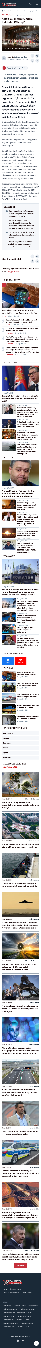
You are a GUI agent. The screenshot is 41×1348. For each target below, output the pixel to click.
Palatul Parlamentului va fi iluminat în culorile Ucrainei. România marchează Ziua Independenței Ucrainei (22, 339)
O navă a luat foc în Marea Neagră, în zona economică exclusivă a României (19, 884)
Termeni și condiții (15, 1289)
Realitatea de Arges (9, 1313)
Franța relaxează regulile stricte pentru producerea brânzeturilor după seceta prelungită (20, 1009)
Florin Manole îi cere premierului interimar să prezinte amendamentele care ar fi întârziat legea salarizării (28, 642)
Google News (13, 271)
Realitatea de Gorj (8, 1320)
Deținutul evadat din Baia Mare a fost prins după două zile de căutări (21, 321)
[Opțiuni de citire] (36, 1343)
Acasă (5, 11)
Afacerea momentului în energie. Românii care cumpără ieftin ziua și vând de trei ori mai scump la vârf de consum (27, 605)
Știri (11, 11)
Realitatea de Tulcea (27, 1323)
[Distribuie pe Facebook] (37, 56)
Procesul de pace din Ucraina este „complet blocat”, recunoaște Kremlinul (26, 506)
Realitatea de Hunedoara (27, 1309)
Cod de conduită (27, 1293)
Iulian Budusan (33, 841)
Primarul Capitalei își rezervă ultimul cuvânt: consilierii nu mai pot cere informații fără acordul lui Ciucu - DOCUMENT (19, 495)
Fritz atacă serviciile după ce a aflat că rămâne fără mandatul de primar (23, 235)
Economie (9, 333)
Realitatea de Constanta (24, 1313)
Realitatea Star (33, 1306)
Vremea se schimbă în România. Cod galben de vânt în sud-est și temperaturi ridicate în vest (19, 967)
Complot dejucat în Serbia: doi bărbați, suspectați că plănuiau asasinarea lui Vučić (21, 214)
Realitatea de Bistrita (9, 1316)
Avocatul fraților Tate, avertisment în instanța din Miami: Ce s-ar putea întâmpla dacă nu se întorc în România (21, 224)
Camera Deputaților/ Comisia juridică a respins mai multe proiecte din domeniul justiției (20, 244)
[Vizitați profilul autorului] (4, 58)
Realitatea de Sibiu (23, 1327)
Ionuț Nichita (34, 1086)
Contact (5, 1289)
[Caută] (30, 4)
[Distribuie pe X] (37, 61)
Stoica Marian (34, 880)
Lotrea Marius (20, 57)
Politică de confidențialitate (11, 1293)
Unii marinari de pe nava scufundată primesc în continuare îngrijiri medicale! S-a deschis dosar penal (27, 449)
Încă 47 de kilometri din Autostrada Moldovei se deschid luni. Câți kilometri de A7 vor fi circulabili (20, 1092)
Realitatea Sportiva (20, 1306)
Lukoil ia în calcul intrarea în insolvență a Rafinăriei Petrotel (22, 329)
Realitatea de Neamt (22, 1320)
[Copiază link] (32, 56)
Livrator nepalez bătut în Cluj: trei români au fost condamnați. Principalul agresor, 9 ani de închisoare (20, 1173)
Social (4, 316)
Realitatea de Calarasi (31, 799)
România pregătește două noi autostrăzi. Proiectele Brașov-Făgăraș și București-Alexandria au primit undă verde (20, 1216)
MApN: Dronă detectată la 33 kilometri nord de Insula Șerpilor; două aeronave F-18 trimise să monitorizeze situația (20, 925)
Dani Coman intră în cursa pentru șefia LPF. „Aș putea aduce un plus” (20, 1132)
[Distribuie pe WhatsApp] (32, 61)
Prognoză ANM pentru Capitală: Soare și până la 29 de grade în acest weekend (20, 845)
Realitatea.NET (7, 1306)
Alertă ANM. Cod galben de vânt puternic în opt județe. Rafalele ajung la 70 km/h (20, 805)
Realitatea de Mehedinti (10, 1309)
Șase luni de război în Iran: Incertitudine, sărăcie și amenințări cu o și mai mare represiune (28, 534)
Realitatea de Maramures (10, 1323)
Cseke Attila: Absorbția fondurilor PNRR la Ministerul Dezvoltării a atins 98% (26, 619)
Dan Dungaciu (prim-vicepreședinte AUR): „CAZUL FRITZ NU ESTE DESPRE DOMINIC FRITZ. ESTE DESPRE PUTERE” (26, 547)
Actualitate (17, 11)
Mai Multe (20, 1266)
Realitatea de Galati (9, 1327)
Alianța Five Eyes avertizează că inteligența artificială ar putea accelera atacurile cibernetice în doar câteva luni (20, 1052)
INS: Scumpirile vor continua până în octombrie (25, 630)
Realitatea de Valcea (24, 1316)
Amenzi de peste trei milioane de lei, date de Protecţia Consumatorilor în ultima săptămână (19, 313)
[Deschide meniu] (36, 4)
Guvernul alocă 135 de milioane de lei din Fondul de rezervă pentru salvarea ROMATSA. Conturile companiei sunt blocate (20, 593)
